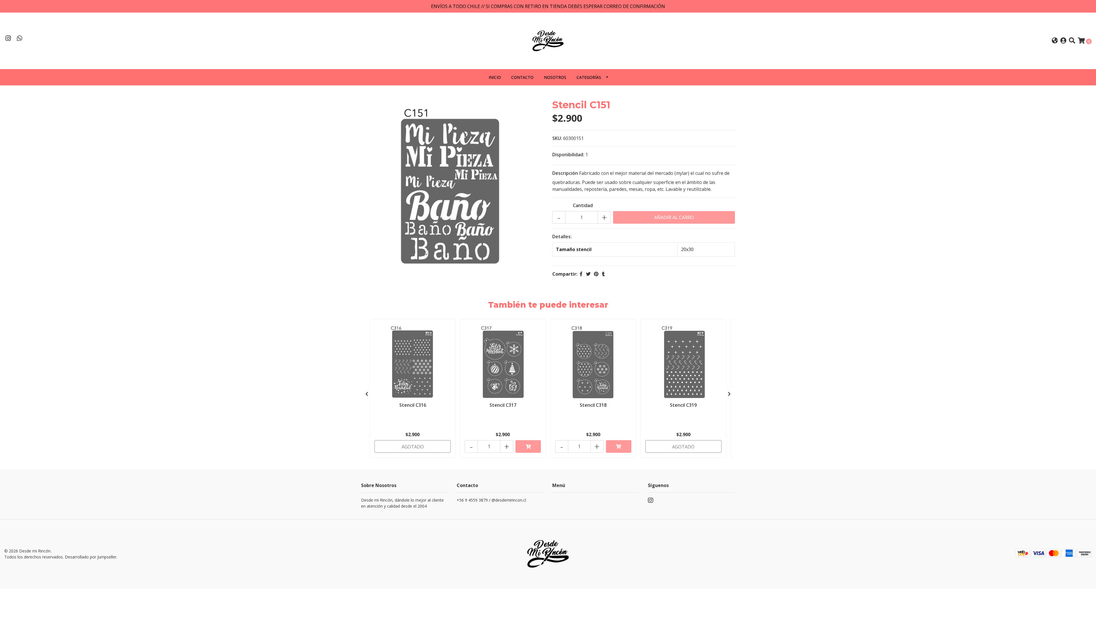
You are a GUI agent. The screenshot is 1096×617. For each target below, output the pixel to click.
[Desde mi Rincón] (548, 40)
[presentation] (366, 394)
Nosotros (555, 77)
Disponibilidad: (568, 154)
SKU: (557, 138)
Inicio (495, 77)
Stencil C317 (502, 405)
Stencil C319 (683, 405)
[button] (1055, 41)
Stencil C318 (593, 405)
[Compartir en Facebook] (581, 274)
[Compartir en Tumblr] (603, 274)
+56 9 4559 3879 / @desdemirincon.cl (491, 500)
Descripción (565, 173)
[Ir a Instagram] (8, 39)
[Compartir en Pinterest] (596, 274)
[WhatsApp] (20, 39)
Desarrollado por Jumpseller (90, 557)
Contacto (522, 77)
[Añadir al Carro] (528, 446)
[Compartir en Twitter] (588, 274)
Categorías (589, 77)
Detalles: (562, 236)
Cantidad (583, 205)
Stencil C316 (412, 405)
